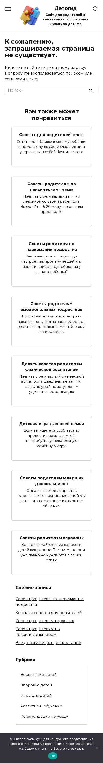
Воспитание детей (39, 674)
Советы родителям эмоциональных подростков (51, 307)
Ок (53, 756)
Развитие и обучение (41, 706)
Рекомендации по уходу (44, 716)
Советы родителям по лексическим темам (51, 186)
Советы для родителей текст (51, 134)
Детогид (65, 8)
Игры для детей (36, 695)
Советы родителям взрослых (52, 538)
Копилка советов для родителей (49, 612)
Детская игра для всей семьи (51, 423)
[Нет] (97, 748)
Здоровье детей (36, 685)
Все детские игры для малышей (48, 642)
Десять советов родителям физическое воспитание (51, 366)
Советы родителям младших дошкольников (51, 481)
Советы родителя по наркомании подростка (51, 246)
